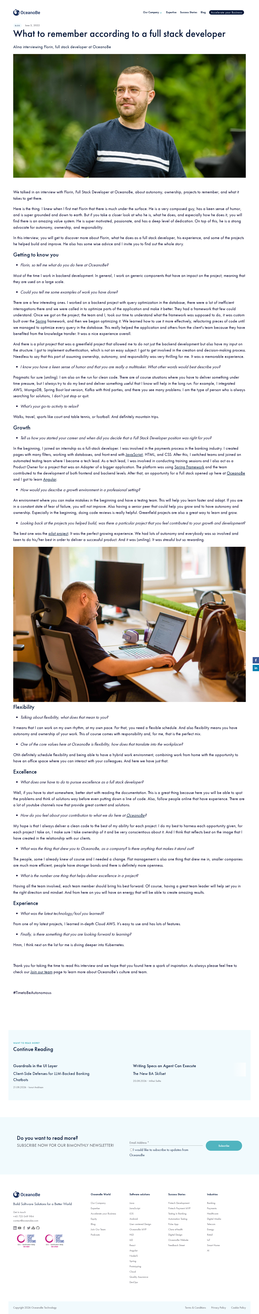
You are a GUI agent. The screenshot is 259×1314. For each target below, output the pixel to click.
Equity (94, 1219)
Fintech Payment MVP (179, 1208)
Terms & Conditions (195, 1307)
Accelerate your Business (103, 1213)
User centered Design (140, 1224)
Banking (211, 1203)
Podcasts (95, 1234)
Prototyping (135, 1266)
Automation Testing (177, 1219)
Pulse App (173, 1224)
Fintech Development (178, 1203)
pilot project (58, 533)
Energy (210, 1229)
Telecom (211, 1224)
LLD (131, 1240)
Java (132, 1203)
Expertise (95, 1208)
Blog (93, 1224)
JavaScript (134, 454)
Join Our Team (98, 1229)
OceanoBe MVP (138, 1229)
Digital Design (175, 1234)
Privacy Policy (218, 1307)
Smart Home (213, 1245)
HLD (132, 1234)
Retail (210, 1234)
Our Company (98, 1203)
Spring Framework (189, 467)
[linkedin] (256, 669)
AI (208, 1250)
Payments (212, 1208)
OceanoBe (236, 473)
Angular (49, 479)
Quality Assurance (139, 1277)
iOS (132, 1213)
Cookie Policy (238, 1307)
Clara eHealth (175, 1229)
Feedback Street (176, 1245)
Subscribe (223, 1146)
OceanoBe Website (178, 1240)
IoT (208, 1240)
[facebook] (256, 661)
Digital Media (214, 1219)
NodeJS (134, 1256)
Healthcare (212, 1213)
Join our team (41, 971)
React (132, 1245)
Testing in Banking (177, 1213)
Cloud (133, 1271)
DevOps (134, 1282)
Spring (41, 321)
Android (134, 1219)
